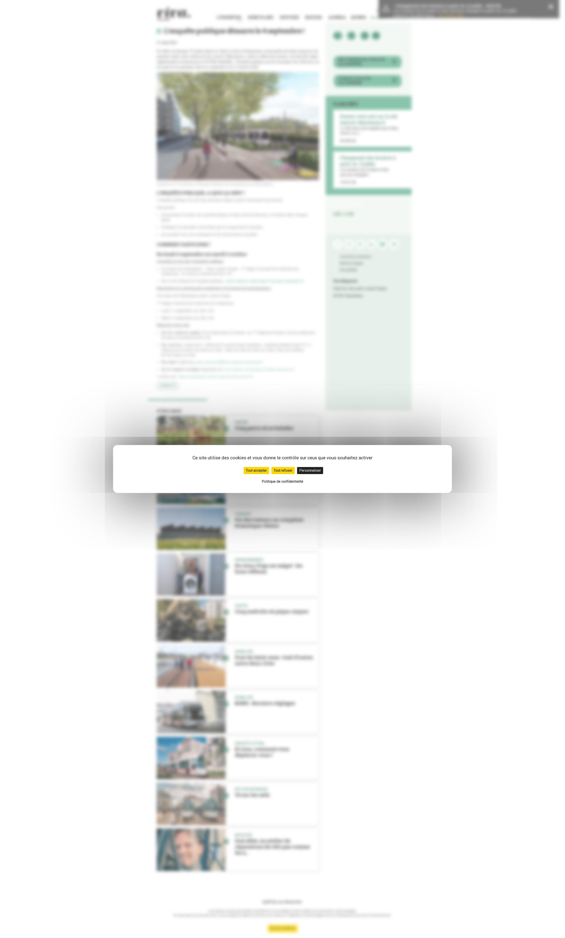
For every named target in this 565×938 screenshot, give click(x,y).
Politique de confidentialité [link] (282, 481)
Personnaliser (310, 470)
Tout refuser (283, 470)
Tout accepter (256, 470)
